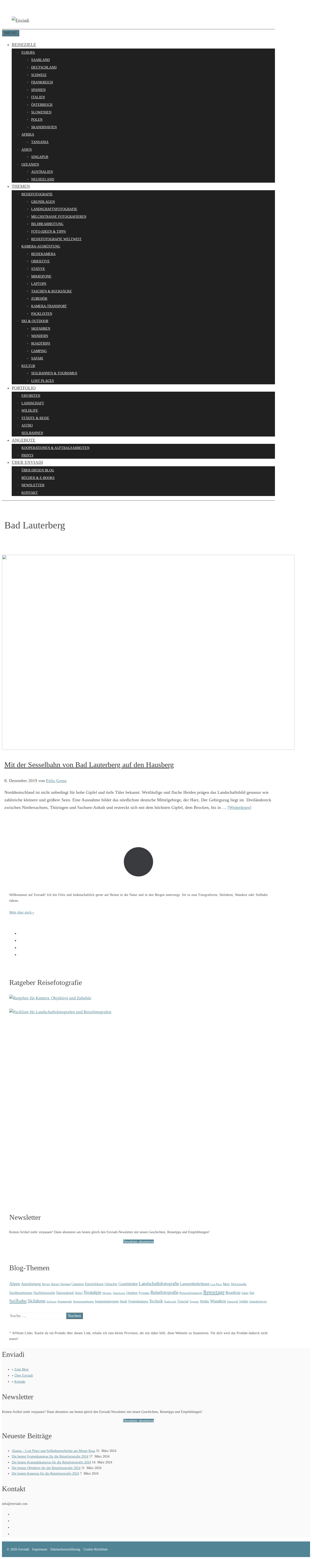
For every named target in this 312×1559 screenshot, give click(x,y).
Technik (156, 1301)
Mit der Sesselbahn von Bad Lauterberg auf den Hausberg (89, 765)
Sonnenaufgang (83, 1301)
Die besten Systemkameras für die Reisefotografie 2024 (50, 1456)
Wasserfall (232, 1301)
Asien (26, 149)
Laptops (38, 284)
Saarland (40, 60)
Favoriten (30, 395)
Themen (21, 186)
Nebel (79, 1293)
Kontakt (29, 493)
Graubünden (128, 1284)
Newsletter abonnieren (138, 1241)
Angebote (23, 440)
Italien (38, 97)
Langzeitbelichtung (194, 1284)
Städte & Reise (35, 418)
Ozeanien (30, 164)
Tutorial (182, 1301)
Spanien (38, 90)
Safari (37, 358)
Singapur (39, 157)
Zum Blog (21, 1369)
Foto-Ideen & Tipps (48, 231)
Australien (42, 172)
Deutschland (44, 67)
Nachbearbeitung (20, 1293)
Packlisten (41, 314)
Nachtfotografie (44, 1293)
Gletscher (111, 1284)
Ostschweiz (119, 1292)
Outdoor (132, 1293)
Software (52, 1301)
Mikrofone (41, 276)
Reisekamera (43, 254)
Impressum (39, 1549)
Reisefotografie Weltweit (56, 239)
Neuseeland (42, 179)
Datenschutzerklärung (65, 1549)
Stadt (123, 1301)
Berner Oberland (60, 1284)
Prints (27, 455)
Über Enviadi (27, 462)
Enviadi (23, 1549)
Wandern (39, 336)
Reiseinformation (190, 1293)
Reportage (213, 1292)
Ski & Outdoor (34, 321)
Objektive (40, 261)
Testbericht (170, 1301)
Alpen (14, 1283)
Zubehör (39, 298)
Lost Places (42, 381)
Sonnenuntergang (107, 1301)
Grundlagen (43, 202)
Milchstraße (239, 1284)
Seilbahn (18, 1300)
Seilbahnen (32, 433)
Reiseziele (24, 44)
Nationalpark (65, 1293)
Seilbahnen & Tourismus (54, 373)
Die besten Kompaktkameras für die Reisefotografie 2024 (51, 1462)
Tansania (40, 142)
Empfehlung (94, 1284)
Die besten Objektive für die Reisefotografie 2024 (46, 1468)
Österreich (41, 105)
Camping (39, 351)
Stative (38, 269)
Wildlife (29, 410)
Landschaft (32, 403)
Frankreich (42, 82)
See (251, 1293)
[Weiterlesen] (239, 807)
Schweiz (39, 75)
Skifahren (40, 328)
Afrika (27, 134)
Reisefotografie (37, 194)
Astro (27, 425)
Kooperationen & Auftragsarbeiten (55, 448)
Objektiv (107, 1292)
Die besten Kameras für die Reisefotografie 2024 (45, 1473)
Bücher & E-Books (38, 478)
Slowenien (41, 112)
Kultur (28, 366)
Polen (36, 119)
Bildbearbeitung (47, 224)
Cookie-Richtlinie (95, 1549)
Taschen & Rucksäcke (51, 291)
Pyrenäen (144, 1293)
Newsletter (32, 485)
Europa (28, 52)
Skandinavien (44, 127)
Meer (226, 1284)
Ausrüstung (31, 1283)
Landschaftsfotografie (54, 209)
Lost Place (216, 1284)
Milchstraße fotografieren (58, 216)
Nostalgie (92, 1292)
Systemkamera (138, 1301)
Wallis (204, 1301)
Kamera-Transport (49, 306)
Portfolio (24, 388)
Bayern (46, 1284)
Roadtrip (233, 1292)
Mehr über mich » (21, 912)
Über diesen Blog (37, 470)
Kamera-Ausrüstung (40, 246)
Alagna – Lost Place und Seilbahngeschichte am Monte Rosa (53, 1451)
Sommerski (65, 1301)
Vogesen (194, 1301)
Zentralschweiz (258, 1301)
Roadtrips (40, 343)
